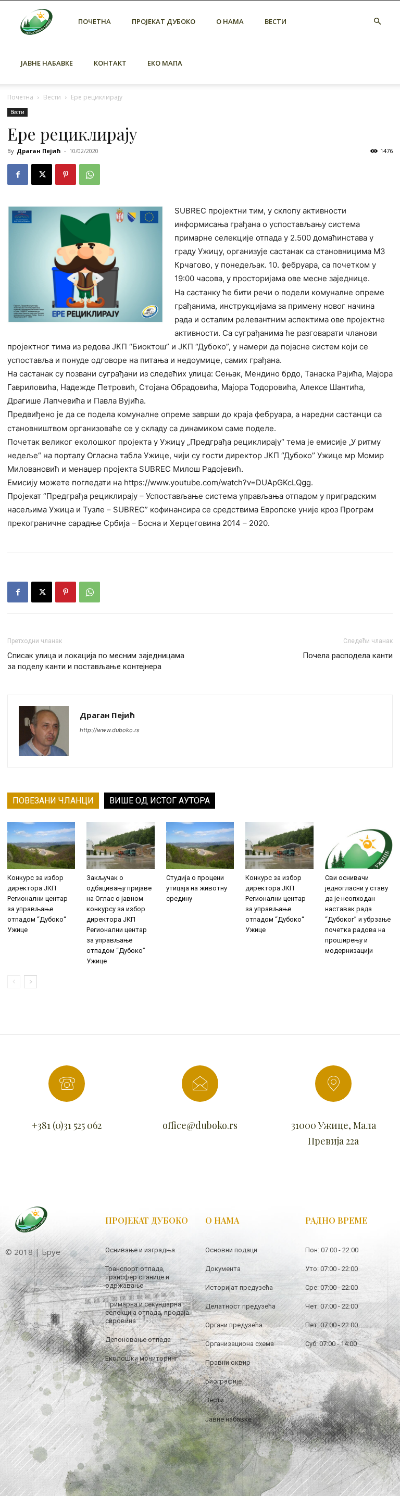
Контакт (110, 63)
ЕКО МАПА (164, 63)
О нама (230, 21)
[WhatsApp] (89, 174)
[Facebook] (17, 174)
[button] (377, 22)
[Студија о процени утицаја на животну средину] (200, 845)
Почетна (94, 21)
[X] (41, 174)
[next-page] (30, 981)
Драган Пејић (39, 151)
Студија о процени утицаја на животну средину (196, 888)
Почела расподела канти (348, 655)
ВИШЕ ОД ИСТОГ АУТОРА (159, 801)
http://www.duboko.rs (110, 730)
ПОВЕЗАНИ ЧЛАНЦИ (53, 801)
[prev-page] (13, 981)
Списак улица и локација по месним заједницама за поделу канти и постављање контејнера (95, 661)
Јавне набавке (47, 63)
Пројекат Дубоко (163, 21)
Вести (275, 21)
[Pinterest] (65, 174)
